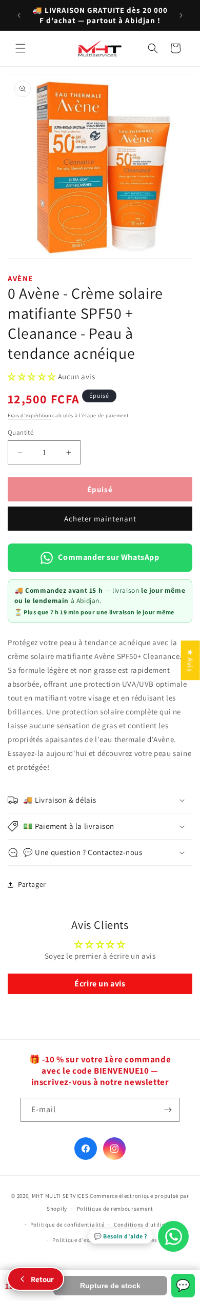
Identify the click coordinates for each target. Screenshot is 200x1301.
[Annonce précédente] (19, 15)
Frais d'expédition (29, 415)
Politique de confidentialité (67, 1224)
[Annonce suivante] (181, 15)
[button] (20, 48)
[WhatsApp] (173, 1236)
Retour (42, 1279)
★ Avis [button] (190, 660)
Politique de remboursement (115, 1208)
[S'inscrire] (167, 1110)
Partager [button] (32, 884)
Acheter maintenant (100, 518)
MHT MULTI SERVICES (60, 1195)
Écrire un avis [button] (99, 983)
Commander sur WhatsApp (108, 557)
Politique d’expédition (82, 1240)
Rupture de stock (110, 1285)
